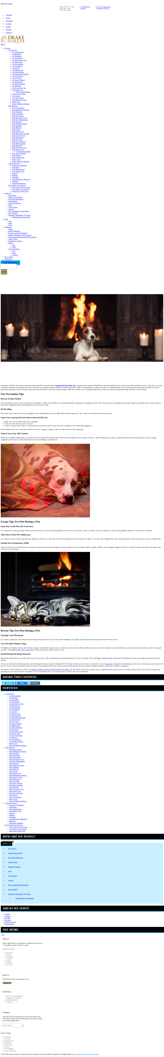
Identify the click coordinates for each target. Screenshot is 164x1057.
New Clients (9, 257)
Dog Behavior (17, 128)
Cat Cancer (16, 68)
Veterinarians (12, 201)
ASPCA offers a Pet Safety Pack (22, 650)
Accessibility (9, 1049)
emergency (109, 664)
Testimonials (9, 1041)
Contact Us (8, 259)
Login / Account (10, 1051)
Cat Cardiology (17, 58)
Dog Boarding (17, 112)
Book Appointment (10, 263)
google (8, 27)
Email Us (83, 8)
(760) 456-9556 (85, 7)
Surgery (15, 173)
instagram (9, 21)
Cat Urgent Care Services (21, 189)
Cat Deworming (17, 64)
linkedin (9, 30)
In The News (12, 207)
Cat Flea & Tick (17, 76)
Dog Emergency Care (19, 118)
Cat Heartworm (17, 62)
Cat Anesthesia (17, 66)
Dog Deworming (18, 116)
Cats (9, 221)
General (15, 255)
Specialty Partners (14, 203)
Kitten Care (16, 102)
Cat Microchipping (18, 84)
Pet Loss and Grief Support (17, 233)
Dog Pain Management (20, 120)
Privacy (7, 1047)
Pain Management (18, 169)
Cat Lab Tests (17, 78)
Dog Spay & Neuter (19, 154)
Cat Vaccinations (18, 98)
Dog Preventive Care (19, 148)
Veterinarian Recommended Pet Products (22, 237)
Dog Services (13, 106)
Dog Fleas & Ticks (18, 136)
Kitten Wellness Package (20, 104)
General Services (14, 163)
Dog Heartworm (17, 138)
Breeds (10, 243)
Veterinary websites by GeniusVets (87, 1054)
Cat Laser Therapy (18, 80)
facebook (9, 15)
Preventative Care (18, 171)
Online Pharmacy (14, 231)
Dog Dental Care (18, 132)
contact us (125, 666)
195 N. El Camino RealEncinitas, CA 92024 (103, 7)
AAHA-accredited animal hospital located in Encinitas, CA (51, 669)
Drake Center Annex (15, 197)
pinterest (9, 33)
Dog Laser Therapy (19, 142)
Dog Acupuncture (18, 108)
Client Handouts (14, 249)
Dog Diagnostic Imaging (20, 134)
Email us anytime (9, 949)
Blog (6, 219)
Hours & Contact (7, 4)
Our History (12, 195)
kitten (51, 429)
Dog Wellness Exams (19, 124)
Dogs (10, 223)
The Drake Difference (15, 199)
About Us (8, 193)
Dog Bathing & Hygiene (20, 110)
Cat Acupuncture (18, 52)
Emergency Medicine (19, 165)
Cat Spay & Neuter (18, 94)
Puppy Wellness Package (20, 161)
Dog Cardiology (17, 114)
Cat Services (12, 50)
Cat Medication (17, 82)
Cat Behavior (16, 54)
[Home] (12, 42)
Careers (11, 209)
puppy (44, 429)
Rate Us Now (7, 983)
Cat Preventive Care (19, 88)
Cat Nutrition (16, 86)
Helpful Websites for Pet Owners (19, 235)
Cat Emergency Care (19, 60)
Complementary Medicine (21, 179)
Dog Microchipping (19, 144)
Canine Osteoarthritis (23, 152)
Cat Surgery (16, 96)
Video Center (12, 239)
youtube (8, 24)
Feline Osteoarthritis (23, 92)
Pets (3, 935)
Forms (10, 229)
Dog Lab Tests (17, 140)
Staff (10, 205)
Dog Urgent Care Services (21, 187)
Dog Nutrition (17, 146)
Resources (8, 227)
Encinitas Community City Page (19, 215)
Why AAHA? (13, 213)
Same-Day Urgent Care (20, 191)
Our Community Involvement (18, 211)
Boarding (15, 177)
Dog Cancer (16, 130)
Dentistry (15, 181)
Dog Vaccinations (18, 157)
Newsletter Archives (15, 241)
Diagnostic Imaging (19, 183)
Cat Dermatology (18, 72)
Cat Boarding (16, 56)
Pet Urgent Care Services (17, 185)
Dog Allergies (17, 126)
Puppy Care (16, 159)
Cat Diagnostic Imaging (20, 74)
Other (10, 225)
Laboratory (16, 167)
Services (7, 48)
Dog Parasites (17, 122)
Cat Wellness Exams (19, 100)
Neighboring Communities (21, 217)
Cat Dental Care (17, 70)
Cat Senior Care (17, 90)
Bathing (15, 175)
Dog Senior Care (18, 150)
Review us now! (8, 842)
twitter (8, 18)
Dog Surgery (16, 155)
